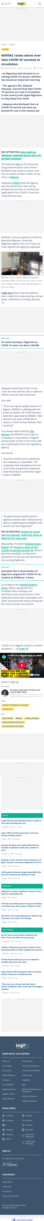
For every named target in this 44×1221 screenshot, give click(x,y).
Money (4, 978)
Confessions (6, 941)
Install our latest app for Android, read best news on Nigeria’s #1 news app (21, 535)
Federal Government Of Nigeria (15, 705)
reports (16, 182)
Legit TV (23, 648)
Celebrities (5, 827)
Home (3, 44)
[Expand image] (42, 254)
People (4, 878)
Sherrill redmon (32, 718)
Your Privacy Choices (25, 1220)
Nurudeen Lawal (27, 68)
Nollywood (5, 854)
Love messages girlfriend (12, 726)
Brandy (19, 718)
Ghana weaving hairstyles (13, 722)
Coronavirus (7, 709)
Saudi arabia (7, 718)
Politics (4, 866)
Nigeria (12, 44)
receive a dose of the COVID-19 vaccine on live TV (19, 548)
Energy (4, 839)
